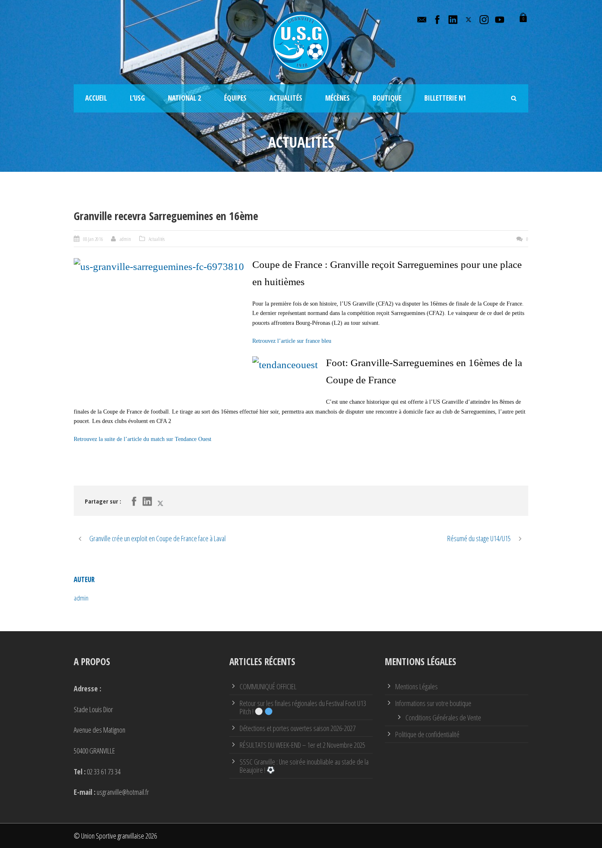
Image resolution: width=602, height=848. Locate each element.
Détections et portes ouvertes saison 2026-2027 (297, 728)
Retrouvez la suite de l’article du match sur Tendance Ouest (142, 439)
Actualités (285, 98)
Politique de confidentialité (427, 734)
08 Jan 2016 (93, 239)
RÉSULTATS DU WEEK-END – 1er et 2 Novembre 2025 (302, 745)
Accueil (96, 98)
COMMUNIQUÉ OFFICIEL (268, 686)
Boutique (387, 98)
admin (125, 239)
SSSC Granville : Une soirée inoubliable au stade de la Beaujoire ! (304, 766)
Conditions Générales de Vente (443, 717)
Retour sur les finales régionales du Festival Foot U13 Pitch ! (303, 707)
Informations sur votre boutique (433, 703)
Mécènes (337, 98)
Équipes (235, 98)
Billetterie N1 (445, 98)
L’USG (137, 98)
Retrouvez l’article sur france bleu (291, 341)
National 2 (184, 98)
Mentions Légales (416, 686)
